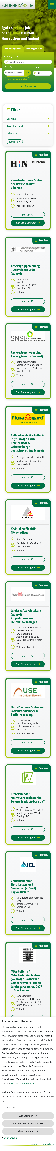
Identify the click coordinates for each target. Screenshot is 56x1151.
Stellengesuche (34, 48)
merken (26, 214)
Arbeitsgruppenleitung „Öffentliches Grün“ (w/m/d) (25, 270)
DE (27, 72)
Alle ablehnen (26, 1115)
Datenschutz (47, 1144)
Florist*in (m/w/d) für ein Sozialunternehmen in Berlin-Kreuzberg (27, 711)
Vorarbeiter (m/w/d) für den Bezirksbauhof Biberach (26, 184)
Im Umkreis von (39, 68)
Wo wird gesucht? (11, 67)
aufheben (13, 141)
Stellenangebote (12, 48)
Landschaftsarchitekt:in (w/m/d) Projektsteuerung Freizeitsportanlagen (26, 616)
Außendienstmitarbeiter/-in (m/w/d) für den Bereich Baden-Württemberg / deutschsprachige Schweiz (27, 442)
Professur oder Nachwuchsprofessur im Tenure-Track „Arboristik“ (28, 797)
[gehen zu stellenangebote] (17, 4)
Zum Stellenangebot (26, 222)
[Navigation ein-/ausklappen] (52, 4)
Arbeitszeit (12, 133)
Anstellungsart (15, 126)
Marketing (9, 1107)
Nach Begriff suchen (12, 57)
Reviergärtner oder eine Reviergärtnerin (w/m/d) (27, 354)
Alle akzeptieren (26, 1131)
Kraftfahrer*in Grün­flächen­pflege (24, 530)
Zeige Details (10, 1137)
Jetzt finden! (26, 86)
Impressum (32, 1144)
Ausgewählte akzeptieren (26, 1123)
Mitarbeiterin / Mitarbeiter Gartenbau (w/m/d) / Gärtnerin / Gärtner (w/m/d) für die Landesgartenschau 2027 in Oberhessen (26, 981)
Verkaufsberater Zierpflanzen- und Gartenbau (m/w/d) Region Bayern (23, 886)
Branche (11, 118)
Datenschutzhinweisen (23, 1083)
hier (8, 1100)
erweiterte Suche (18, 79)
